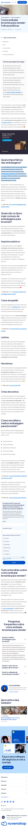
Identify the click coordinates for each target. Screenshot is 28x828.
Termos (15, 808)
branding (3, 176)
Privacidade (8, 558)
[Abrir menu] (15, 2)
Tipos (4, 45)
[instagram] (2, 802)
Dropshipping (5, 715)
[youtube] (5, 802)
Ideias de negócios (15, 17)
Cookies (3, 810)
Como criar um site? (15, 385)
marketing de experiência (8, 174)
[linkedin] (10, 802)
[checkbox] (14, 546)
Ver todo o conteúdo (13, 691)
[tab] (14, 639)
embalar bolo (16, 307)
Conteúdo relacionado (8, 54)
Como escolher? (7, 48)
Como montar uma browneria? (17, 497)
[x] (7, 802)
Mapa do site (8, 810)
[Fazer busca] (13, 2)
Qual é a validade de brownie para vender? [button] (10, 673)
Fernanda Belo (5, 17)
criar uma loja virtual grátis (13, 92)
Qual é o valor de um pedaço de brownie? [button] (10, 667)
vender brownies (7, 122)
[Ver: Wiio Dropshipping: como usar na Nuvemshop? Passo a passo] (14, 710)
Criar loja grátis (22, 2)
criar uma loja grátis (8, 608)
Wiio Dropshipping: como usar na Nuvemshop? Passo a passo (10, 718)
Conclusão (5, 51)
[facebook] (13, 802)
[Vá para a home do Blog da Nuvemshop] (6, 2)
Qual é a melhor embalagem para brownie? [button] (9, 639)
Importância (5, 41)
